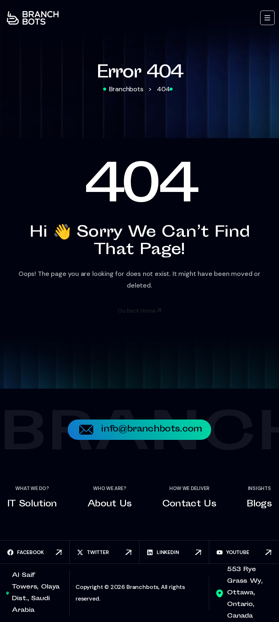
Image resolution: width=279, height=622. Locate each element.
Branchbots (142, 587)
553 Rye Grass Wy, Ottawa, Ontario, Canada (245, 593)
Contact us (189, 504)
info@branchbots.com (151, 429)
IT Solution (32, 504)
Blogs (259, 504)
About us (110, 504)
